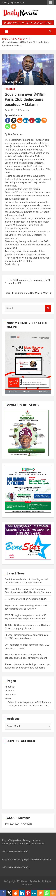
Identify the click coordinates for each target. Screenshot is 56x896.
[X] (13, 120)
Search (48, 308)
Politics (10, 89)
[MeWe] (38, 120)
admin (26, 110)
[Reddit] (20, 120)
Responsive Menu (50, 2)
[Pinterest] (32, 120)
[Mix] (44, 120)
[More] (13, 126)
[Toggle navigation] (6, 31)
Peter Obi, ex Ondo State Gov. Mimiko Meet (26, 293)
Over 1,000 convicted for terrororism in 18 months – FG (29, 282)
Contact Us (10, 694)
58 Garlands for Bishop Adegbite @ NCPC (26, 599)
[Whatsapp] (7, 126)
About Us (9, 686)
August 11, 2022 (13, 110)
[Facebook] (7, 120)
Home (8, 698)
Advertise (9, 690)
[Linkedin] (26, 120)
